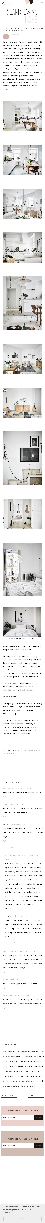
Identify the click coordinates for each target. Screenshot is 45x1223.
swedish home (9, 753)
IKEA (10, 676)
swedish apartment (32, 750)
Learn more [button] (8, 1213)
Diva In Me (7, 995)
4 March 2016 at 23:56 (18, 979)
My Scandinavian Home (15, 855)
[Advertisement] (22, 1182)
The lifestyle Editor (17, 723)
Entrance (12, 638)
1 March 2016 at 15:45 (17, 824)
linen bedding (15, 660)
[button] (6, 36)
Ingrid (6, 979)
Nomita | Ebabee (10, 951)
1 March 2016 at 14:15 (17, 804)
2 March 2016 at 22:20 (18, 916)
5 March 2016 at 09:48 (21, 995)
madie (6, 804)
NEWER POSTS (9, 1096)
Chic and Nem (9, 788)
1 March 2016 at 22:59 (27, 951)
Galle (18, 48)
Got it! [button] (22, 1219)
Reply (4, 797)
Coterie (24, 638)
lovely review (21, 733)
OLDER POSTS (36, 1096)
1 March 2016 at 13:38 (24, 788)
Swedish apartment (28, 690)
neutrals (19, 750)
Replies (13, 847)
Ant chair (17, 656)
